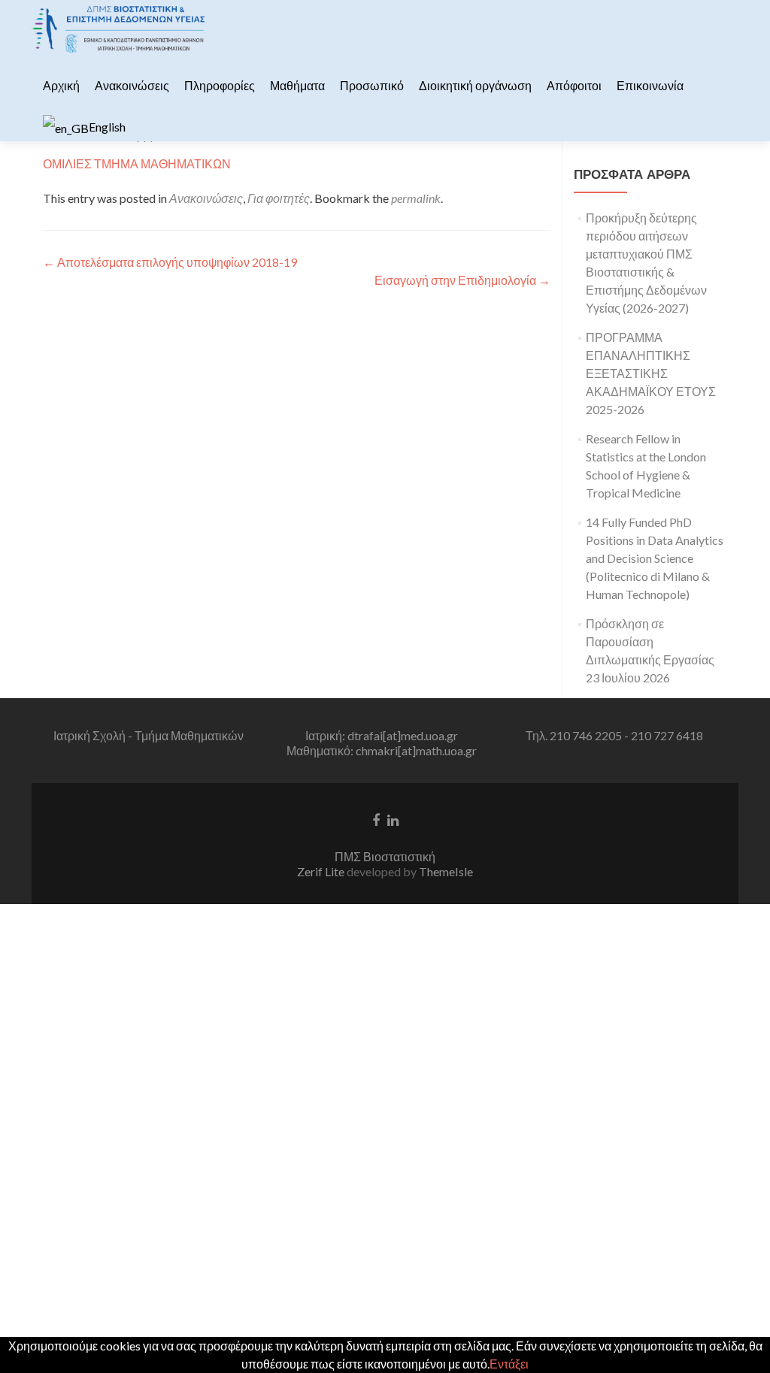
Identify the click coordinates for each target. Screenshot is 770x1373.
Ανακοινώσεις (132, 85)
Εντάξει (509, 1363)
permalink (416, 198)
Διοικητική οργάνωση (475, 85)
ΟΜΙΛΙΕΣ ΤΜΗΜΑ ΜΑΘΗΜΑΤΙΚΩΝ (137, 163)
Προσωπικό (372, 85)
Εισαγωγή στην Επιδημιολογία (462, 280)
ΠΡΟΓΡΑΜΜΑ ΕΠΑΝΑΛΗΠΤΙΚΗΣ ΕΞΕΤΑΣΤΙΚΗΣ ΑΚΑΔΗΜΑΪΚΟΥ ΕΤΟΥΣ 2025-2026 (651, 373)
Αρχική (61, 85)
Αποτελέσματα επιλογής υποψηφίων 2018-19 (170, 262)
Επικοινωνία (650, 85)
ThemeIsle (446, 871)
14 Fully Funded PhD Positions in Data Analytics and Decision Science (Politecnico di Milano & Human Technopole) (654, 558)
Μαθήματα (297, 85)
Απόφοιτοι (574, 85)
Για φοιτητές (278, 198)
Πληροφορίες (219, 85)
